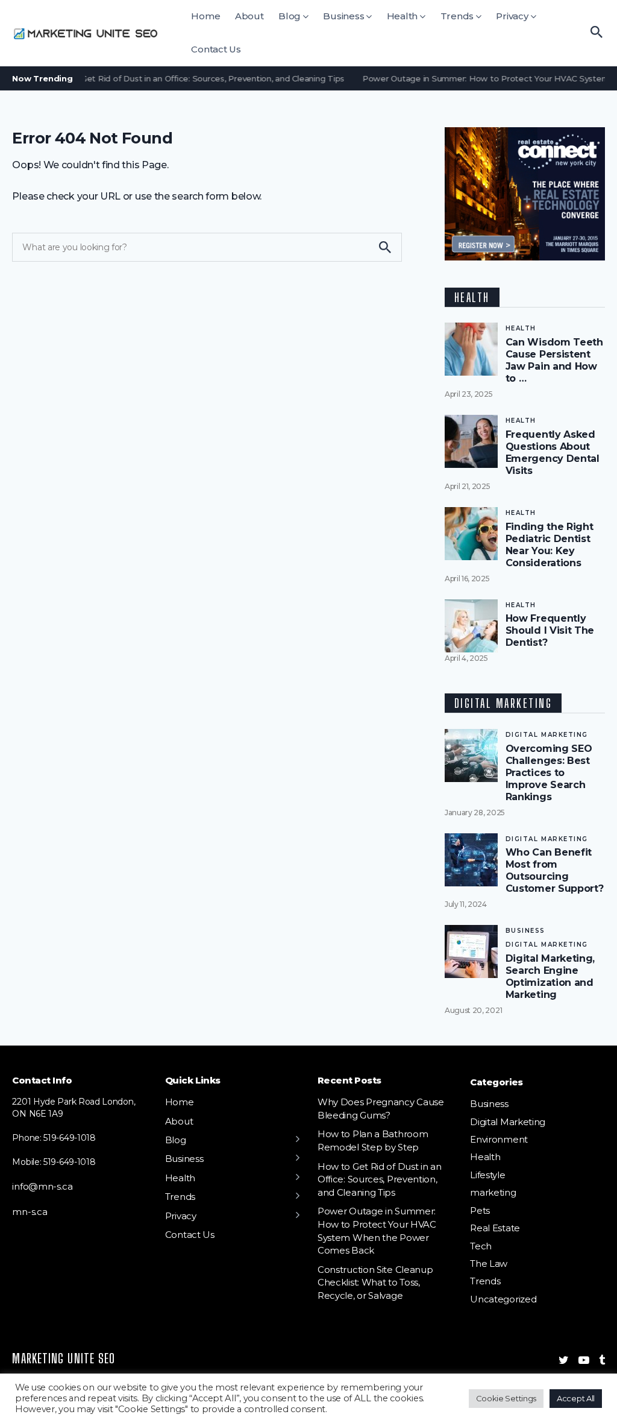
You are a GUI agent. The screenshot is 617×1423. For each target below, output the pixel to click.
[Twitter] (564, 1360)
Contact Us (216, 49)
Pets (480, 1210)
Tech (481, 1246)
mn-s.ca (29, 1211)
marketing (493, 1192)
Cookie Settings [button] (506, 1398)
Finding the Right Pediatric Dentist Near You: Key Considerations (550, 545)
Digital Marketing (547, 735)
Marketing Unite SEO (63, 1358)
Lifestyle (487, 1175)
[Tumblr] (602, 1360)
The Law (488, 1263)
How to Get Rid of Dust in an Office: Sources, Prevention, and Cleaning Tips (185, 78)
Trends (457, 16)
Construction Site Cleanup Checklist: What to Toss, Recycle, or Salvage (375, 1282)
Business (343, 16)
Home (205, 16)
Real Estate (495, 1228)
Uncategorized (503, 1299)
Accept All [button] (576, 1398)
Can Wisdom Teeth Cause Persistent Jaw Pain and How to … (554, 360)
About (249, 16)
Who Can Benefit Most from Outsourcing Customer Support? (555, 870)
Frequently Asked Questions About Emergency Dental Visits (553, 452)
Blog (289, 16)
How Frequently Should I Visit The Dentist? (550, 630)
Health (402, 16)
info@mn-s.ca (42, 1186)
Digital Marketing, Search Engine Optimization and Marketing (550, 976)
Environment (499, 1139)
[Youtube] (583, 1360)
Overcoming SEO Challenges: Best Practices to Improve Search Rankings (549, 773)
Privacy (512, 16)
